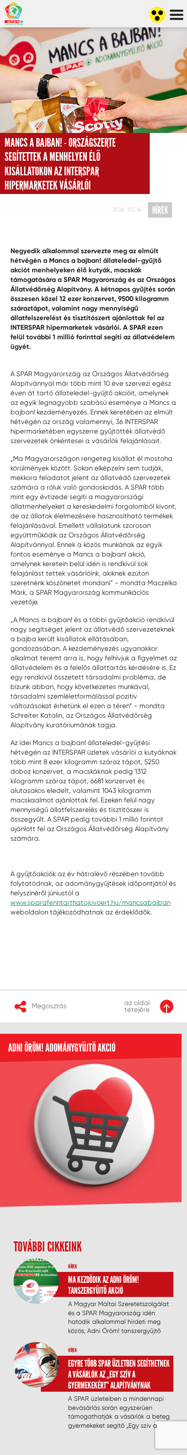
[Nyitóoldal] (20, 57)
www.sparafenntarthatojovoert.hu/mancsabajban (90, 903)
